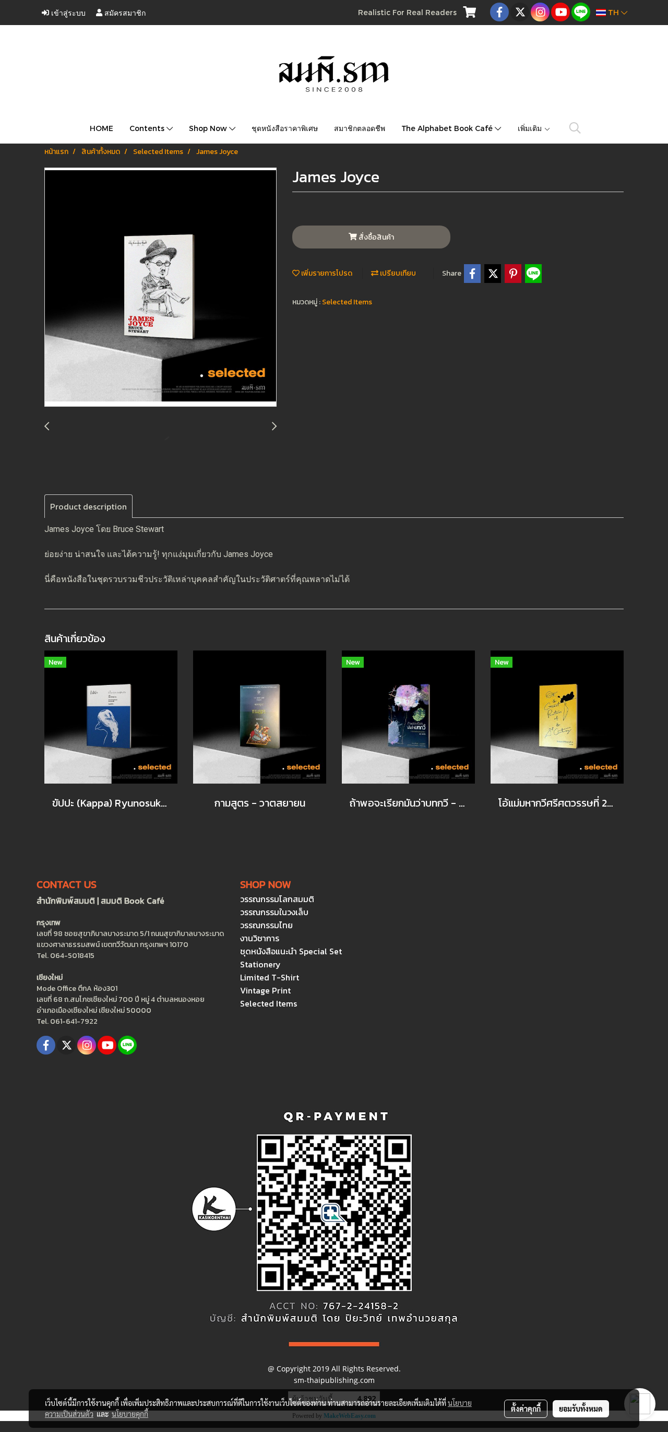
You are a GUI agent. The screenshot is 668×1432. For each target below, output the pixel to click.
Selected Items (347, 302)
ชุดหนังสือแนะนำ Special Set (291, 951)
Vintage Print (265, 990)
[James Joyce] (160, 287)
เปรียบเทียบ (397, 273)
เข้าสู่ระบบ (67, 12)
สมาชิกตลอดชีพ (359, 128)
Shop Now (209, 128)
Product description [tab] (88, 506)
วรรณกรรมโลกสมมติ (277, 899)
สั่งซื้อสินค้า (375, 237)
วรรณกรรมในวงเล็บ (274, 912)
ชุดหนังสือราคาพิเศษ (285, 128)
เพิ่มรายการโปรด (326, 273)
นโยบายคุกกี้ (130, 1413)
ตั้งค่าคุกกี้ (526, 1408)
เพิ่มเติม (531, 128)
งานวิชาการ (259, 938)
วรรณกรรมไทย (266, 925)
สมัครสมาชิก (124, 12)
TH (613, 12)
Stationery (260, 964)
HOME (101, 128)
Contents (147, 128)
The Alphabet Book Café (448, 128)
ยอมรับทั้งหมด (581, 1408)
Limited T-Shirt (269, 977)
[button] (575, 128)
